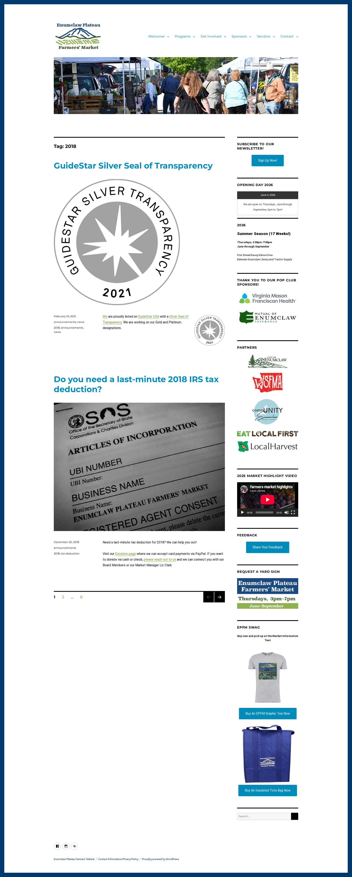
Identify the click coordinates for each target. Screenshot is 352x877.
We (105, 316)
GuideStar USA (148, 316)
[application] (267, 499)
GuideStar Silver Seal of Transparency (133, 166)
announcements (65, 322)
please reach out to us (160, 559)
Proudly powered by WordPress (160, 859)
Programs (182, 36)
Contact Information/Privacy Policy (118, 859)
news (80, 322)
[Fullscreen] (293, 512)
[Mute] (286, 512)
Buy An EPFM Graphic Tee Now (267, 713)
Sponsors (239, 36)
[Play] (242, 512)
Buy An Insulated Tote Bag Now (267, 790)
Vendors (263, 36)
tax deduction (70, 553)
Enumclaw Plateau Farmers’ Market (74, 859)
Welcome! (156, 36)
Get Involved (211, 36)
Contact (287, 36)
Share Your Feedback (268, 547)
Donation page (125, 554)
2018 (57, 327)
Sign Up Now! (267, 160)
